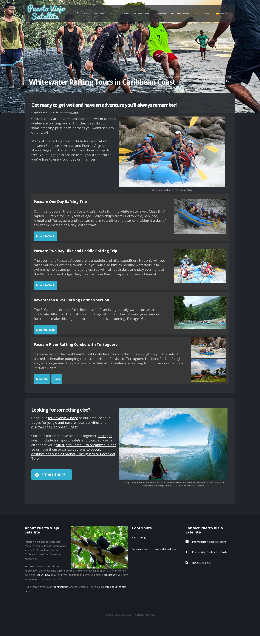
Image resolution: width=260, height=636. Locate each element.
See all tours (53, 474)
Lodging (124, 13)
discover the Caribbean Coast (54, 427)
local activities (88, 422)
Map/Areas (100, 13)
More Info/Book (45, 236)
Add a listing (139, 537)
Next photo (225, 81)
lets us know (43, 574)
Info (112, 13)
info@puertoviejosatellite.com (209, 541)
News (197, 13)
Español (224, 13)
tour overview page (63, 417)
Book (57, 379)
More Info (42, 379)
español (74, 112)
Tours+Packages (180, 13)
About (208, 13)
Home (87, 13)
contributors (61, 586)
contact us (109, 574)
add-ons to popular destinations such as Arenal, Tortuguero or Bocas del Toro (73, 454)
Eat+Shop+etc (141, 13)
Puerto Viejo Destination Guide (209, 552)
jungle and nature (61, 422)
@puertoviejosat (201, 562)
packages (104, 435)
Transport (160, 13)
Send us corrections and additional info (154, 549)
